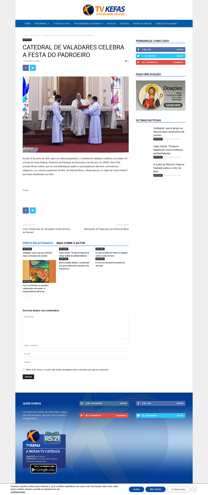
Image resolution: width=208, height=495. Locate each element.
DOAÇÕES (124, 23)
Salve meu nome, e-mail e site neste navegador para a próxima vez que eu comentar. (67, 369)
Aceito (136, 489)
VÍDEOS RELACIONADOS (38, 243)
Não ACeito (155, 489)
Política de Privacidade (166, 23)
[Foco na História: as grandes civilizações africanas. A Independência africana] (39, 271)
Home (25, 35)
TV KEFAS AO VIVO (62, 23)
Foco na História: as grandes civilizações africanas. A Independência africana (36, 288)
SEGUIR (180, 56)
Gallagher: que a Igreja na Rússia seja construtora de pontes (168, 132)
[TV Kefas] (104, 10)
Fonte (25, 190)
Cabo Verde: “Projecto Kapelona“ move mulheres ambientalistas (168, 150)
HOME (27, 23)
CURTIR (179, 49)
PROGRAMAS (41, 23)
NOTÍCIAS (111, 23)
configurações (18, 492)
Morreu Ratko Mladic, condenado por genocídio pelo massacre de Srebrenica (74, 266)
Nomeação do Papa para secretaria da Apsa (106, 229)
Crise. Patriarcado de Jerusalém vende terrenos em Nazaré (46, 231)
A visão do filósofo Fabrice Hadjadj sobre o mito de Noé (168, 168)
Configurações (178, 489)
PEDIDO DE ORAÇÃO (142, 23)
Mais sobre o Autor (70, 243)
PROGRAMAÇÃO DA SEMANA (87, 23)
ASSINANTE (178, 62)
